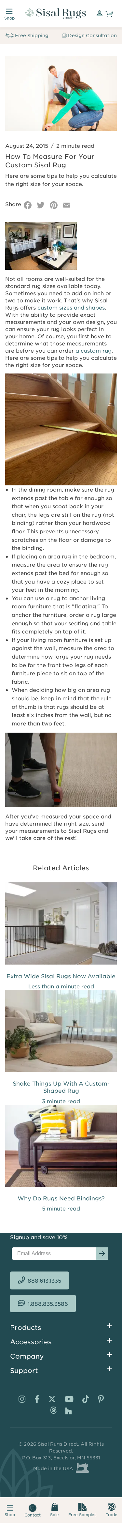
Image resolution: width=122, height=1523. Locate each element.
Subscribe (102, 1253)
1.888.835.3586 (48, 1303)
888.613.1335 (44, 1280)
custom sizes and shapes (71, 307)
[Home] (55, 13)
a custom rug (93, 350)
